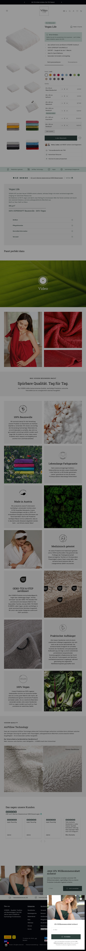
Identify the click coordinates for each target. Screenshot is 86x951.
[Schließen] (81, 899)
